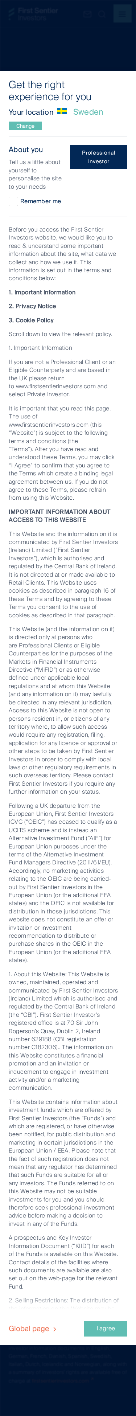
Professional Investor (98, 157)
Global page (30, 1328)
